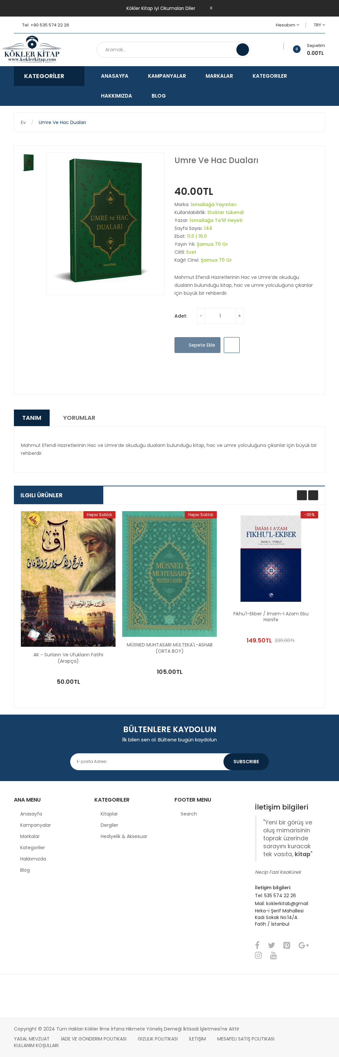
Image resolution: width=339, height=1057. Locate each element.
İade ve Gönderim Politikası (93, 1038)
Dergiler (109, 825)
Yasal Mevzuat (32, 1038)
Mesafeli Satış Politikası (245, 1038)
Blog (25, 870)
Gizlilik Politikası (158, 1038)
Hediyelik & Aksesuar (124, 836)
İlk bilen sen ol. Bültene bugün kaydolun (169, 739)
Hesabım (286, 25)
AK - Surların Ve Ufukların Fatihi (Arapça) (68, 658)
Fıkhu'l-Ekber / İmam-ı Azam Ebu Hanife (271, 617)
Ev (23, 122)
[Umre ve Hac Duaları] (28, 163)
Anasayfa (31, 814)
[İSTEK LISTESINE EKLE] (232, 345)
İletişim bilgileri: (273, 887)
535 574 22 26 (280, 895)
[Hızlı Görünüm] (68, 579)
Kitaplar (109, 814)
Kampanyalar (35, 825)
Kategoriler (32, 847)
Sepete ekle (201, 345)
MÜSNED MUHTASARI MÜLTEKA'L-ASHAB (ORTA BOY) (170, 648)
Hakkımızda (33, 859)
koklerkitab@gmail (287, 903)
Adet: (180, 316)
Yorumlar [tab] (79, 418)
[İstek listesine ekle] (281, 46)
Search (189, 814)
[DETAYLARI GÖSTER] (96, 666)
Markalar (30, 836)
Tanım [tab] (31, 418)
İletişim (197, 1038)
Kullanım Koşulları (36, 1045)
